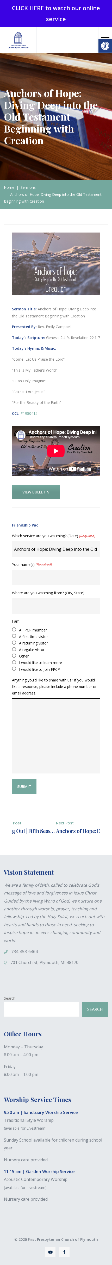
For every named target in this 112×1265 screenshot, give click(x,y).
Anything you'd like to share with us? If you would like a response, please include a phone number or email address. (54, 687)
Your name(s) (32, 564)
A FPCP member (33, 630)
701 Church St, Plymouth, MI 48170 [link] (44, 962)
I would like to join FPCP (39, 669)
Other (24, 656)
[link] (105, 46)
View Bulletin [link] (35, 492)
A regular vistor (32, 649)
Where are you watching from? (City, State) (48, 592)
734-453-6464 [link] (24, 951)
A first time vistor (33, 636)
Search (9, 998)
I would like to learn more (40, 662)
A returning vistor (33, 643)
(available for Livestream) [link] (25, 1128)
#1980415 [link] (29, 413)
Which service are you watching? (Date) (53, 535)
